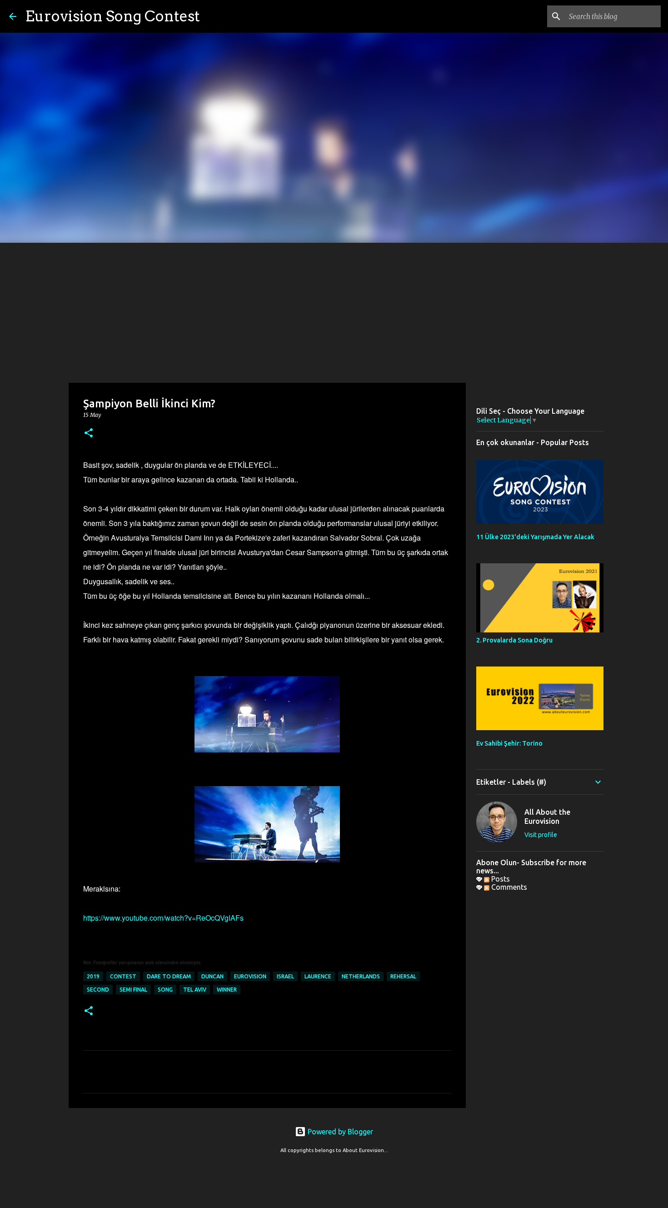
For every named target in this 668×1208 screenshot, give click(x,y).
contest (123, 976)
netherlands (361, 976)
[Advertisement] (334, 311)
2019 (93, 976)
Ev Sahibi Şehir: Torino (509, 743)
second (98, 989)
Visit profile (540, 834)
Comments (508, 887)
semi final (133, 989)
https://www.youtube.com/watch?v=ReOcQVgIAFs (163, 917)
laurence (317, 976)
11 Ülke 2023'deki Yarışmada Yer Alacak (535, 537)
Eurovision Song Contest (112, 16)
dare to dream (169, 976)
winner (227, 989)
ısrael (285, 976)
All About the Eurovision (547, 816)
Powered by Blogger (339, 1132)
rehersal (403, 976)
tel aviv (194, 989)
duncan (212, 976)
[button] (88, 433)
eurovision (250, 976)
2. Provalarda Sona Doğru (514, 640)
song (165, 989)
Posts (499, 879)
